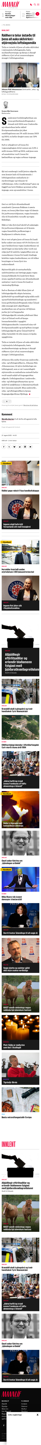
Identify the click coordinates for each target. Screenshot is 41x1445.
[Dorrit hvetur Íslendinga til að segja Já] (20, 919)
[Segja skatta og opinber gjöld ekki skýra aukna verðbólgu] (20, 955)
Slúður (24, 1409)
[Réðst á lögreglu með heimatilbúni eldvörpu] (20, 809)
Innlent (6, 30)
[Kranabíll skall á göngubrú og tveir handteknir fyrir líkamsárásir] (20, 696)
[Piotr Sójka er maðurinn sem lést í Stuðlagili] (20, 1032)
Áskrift (4, 1404)
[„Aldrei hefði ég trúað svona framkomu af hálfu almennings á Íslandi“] (20, 770)
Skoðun (24, 1411)
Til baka (6, 25)
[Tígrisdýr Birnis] (20, 1068)
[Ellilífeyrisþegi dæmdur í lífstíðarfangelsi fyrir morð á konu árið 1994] (20, 732)
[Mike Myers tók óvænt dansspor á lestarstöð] (20, 884)
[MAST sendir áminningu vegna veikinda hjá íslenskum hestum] (20, 994)
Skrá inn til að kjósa (30, 405)
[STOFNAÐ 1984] (11, 4)
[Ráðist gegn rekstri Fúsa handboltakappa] (20, 476)
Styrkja (4, 1406)
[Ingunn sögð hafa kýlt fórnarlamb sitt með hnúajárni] (20, 511)
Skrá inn (5, 1409)
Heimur (24, 1406)
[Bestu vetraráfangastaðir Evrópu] (20, 1103)
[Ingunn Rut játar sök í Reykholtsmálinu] (20, 593)
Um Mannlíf (6, 1411)
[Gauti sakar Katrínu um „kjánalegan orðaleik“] (20, 847)
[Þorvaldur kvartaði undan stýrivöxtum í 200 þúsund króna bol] (20, 556)
